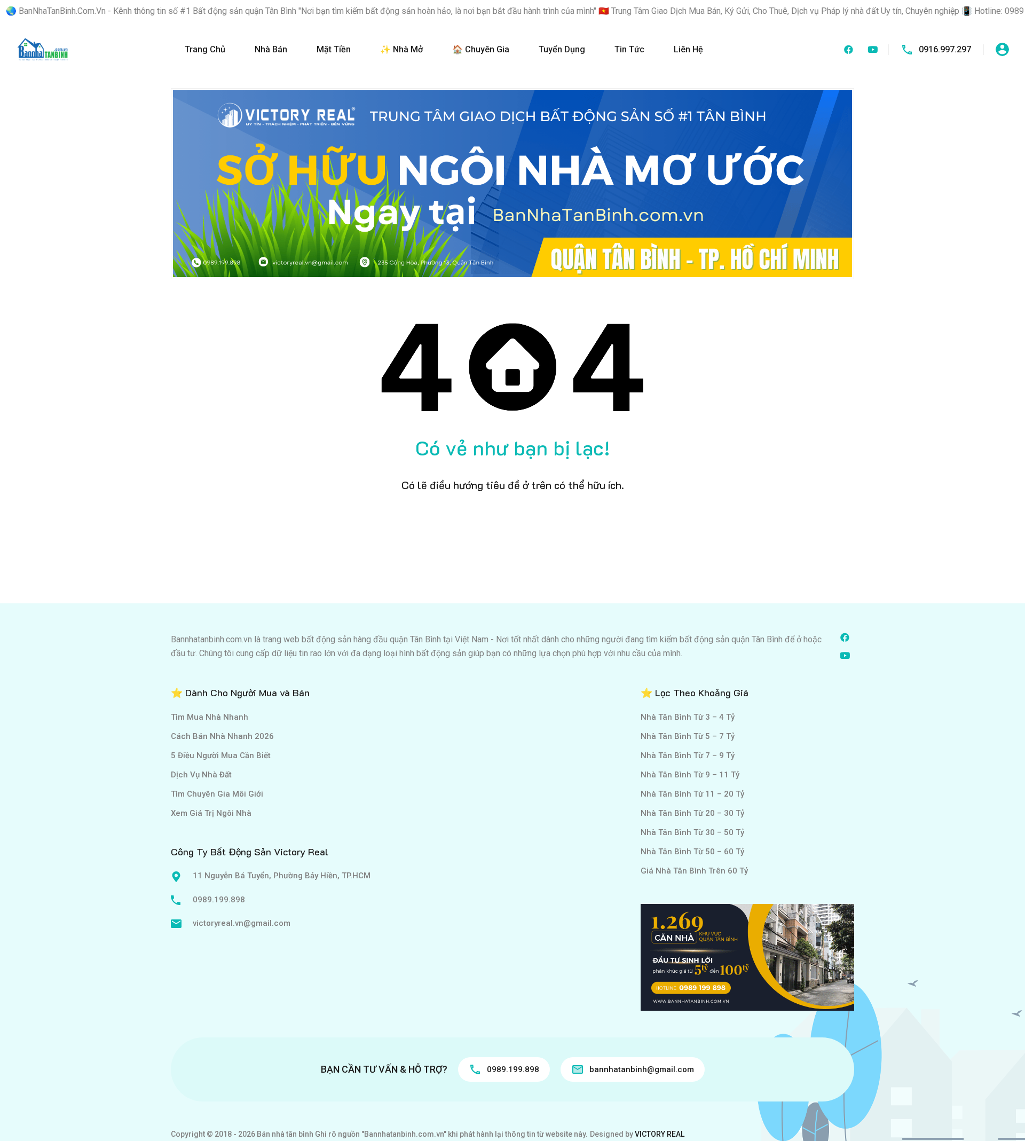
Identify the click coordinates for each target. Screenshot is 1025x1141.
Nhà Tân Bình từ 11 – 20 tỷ (692, 794)
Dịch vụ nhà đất (201, 775)
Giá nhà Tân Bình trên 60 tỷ (694, 871)
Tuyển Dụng (562, 49)
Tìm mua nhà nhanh (209, 717)
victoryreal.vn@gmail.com (241, 923)
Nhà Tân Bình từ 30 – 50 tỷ (692, 832)
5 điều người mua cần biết (221, 755)
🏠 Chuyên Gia (480, 49)
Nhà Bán (271, 49)
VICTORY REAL (659, 1134)
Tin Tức (629, 49)
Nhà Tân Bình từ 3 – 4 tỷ (688, 717)
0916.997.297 (945, 49)
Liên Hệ (688, 49)
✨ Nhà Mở (401, 49)
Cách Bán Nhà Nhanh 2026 (222, 736)
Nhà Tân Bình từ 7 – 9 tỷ (688, 755)
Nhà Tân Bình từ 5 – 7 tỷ (688, 736)
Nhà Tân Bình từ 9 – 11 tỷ (690, 775)
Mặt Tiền (334, 49)
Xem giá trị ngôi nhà (211, 813)
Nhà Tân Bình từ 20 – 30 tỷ (692, 813)
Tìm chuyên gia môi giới (217, 794)
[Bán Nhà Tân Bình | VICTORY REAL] (43, 49)
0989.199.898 (219, 899)
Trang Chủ (205, 49)
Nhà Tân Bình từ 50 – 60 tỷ (692, 851)
